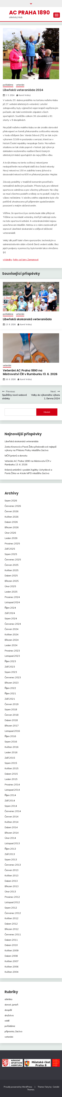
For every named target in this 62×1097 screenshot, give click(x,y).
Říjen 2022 (10, 688)
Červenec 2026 (13, 505)
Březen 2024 (12, 639)
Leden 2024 (11, 645)
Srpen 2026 (11, 500)
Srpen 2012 (11, 907)
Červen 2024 (11, 629)
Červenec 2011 (13, 934)
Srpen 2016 (11, 741)
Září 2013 (10, 854)
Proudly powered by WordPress (18, 1087)
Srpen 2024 (11, 618)
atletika (8, 999)
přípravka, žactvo (13, 1031)
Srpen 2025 (11, 554)
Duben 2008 (11, 955)
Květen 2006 (11, 966)
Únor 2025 (10, 586)
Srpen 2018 (11, 709)
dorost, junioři (11, 1004)
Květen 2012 (11, 918)
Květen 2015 (11, 768)
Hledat (47, 412)
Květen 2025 (11, 570)
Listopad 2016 (12, 730)
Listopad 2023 (12, 655)
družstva (9, 1015)
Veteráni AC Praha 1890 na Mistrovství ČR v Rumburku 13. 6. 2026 (30, 372)
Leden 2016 (11, 752)
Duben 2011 (11, 939)
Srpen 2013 (11, 859)
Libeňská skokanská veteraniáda (27, 319)
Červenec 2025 (13, 559)
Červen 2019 (11, 704)
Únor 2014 (10, 837)
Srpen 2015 (11, 763)
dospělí (8, 1010)
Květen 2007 (11, 961)
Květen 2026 (11, 516)
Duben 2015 (11, 773)
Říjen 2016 (10, 736)
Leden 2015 (11, 779)
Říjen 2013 (10, 848)
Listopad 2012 (12, 902)
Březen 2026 (12, 527)
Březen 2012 (12, 929)
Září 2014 (10, 800)
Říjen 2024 (10, 607)
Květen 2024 (11, 634)
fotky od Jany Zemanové (25, 259)
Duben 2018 (11, 720)
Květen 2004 (11, 971)
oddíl (7, 1020)
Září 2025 (10, 548)
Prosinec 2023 (12, 650)
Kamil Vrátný (25, 95)
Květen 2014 (11, 821)
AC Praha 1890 (29, 12)
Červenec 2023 (13, 677)
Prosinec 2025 (12, 543)
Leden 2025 (11, 591)
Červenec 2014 (13, 811)
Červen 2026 (11, 511)
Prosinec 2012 (12, 896)
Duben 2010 (11, 945)
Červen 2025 (11, 564)
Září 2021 (10, 698)
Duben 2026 (11, 521)
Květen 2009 (11, 950)
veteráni (20, 84)
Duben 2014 (11, 827)
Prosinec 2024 (12, 597)
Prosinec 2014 (12, 784)
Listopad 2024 (12, 602)
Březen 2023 (12, 682)
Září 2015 (10, 757)
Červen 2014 (11, 816)
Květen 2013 (11, 875)
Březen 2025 (12, 580)
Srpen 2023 (11, 672)
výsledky (7, 259)
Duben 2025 (11, 575)
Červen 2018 (11, 714)
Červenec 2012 (13, 913)
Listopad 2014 (12, 789)
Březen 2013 (12, 886)
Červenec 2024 (13, 623)
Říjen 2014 (10, 795)
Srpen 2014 (11, 805)
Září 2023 (10, 666)
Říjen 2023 (10, 661)
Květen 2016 (11, 747)
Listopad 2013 (12, 843)
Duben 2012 (11, 923)
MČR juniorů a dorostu (16, 455)
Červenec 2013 (13, 864)
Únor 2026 (10, 532)
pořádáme (8, 84)
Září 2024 (10, 613)
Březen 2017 (12, 725)
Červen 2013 (11, 870)
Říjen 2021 (10, 693)
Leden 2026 (11, 538)
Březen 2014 (12, 832)
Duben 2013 (11, 880)
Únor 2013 (10, 891)
